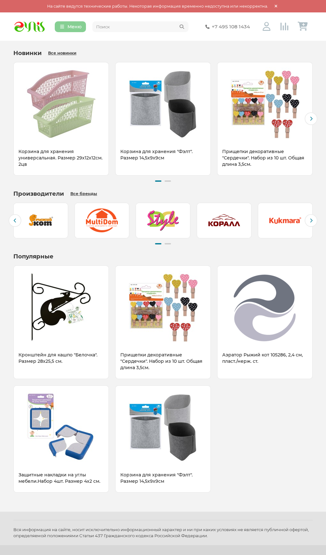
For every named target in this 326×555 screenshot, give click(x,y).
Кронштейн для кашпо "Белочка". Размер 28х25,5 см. (57, 358)
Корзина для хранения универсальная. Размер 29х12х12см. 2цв (60, 158)
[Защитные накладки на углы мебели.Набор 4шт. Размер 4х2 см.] (61, 427)
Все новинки (62, 53)
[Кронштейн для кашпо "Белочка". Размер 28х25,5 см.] (61, 307)
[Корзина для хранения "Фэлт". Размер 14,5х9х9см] (163, 103)
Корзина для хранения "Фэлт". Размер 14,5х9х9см (156, 155)
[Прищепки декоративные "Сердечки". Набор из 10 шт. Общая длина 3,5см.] (265, 103)
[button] (15, 118)
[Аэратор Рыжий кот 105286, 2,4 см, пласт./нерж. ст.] (265, 307)
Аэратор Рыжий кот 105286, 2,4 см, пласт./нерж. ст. (262, 358)
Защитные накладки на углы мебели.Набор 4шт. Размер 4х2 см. (59, 478)
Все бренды (83, 193)
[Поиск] (181, 27)
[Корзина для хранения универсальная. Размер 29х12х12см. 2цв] (61, 103)
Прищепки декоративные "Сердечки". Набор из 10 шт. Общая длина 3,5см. (263, 158)
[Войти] (267, 26)
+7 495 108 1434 (231, 27)
